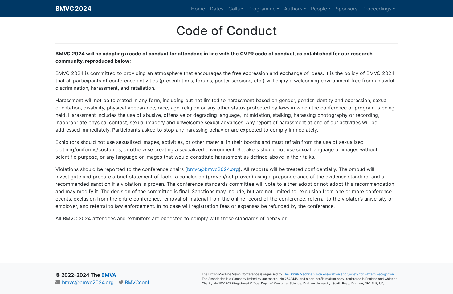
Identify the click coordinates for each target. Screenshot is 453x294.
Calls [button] (234, 9)
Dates (216, 9)
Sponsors (346, 9)
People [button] (319, 9)
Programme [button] (261, 9)
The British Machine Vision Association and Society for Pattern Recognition (338, 274)
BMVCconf (137, 282)
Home (198, 9)
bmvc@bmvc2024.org (213, 169)
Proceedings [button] (376, 9)
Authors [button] (293, 9)
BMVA (108, 275)
